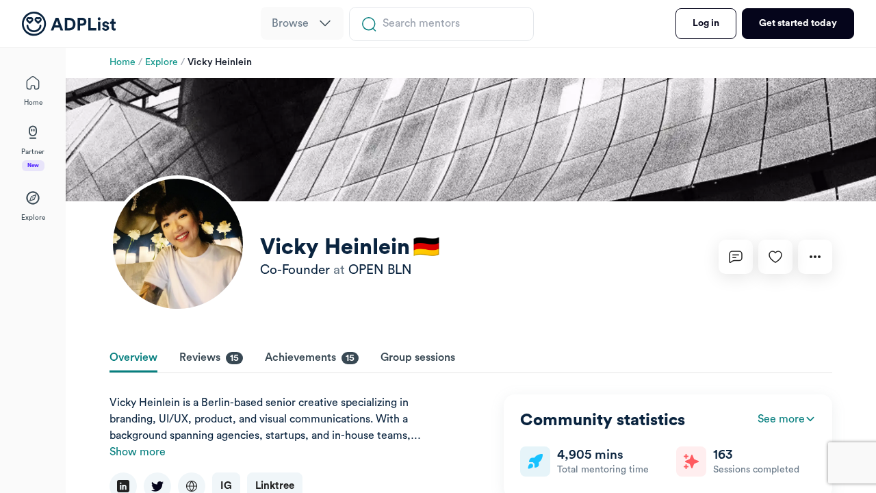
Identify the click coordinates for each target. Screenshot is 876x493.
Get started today (798, 23)
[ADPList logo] (69, 24)
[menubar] (302, 24)
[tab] (133, 358)
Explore (161, 62)
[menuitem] (302, 23)
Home (123, 62)
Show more (138, 451)
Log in (706, 23)
